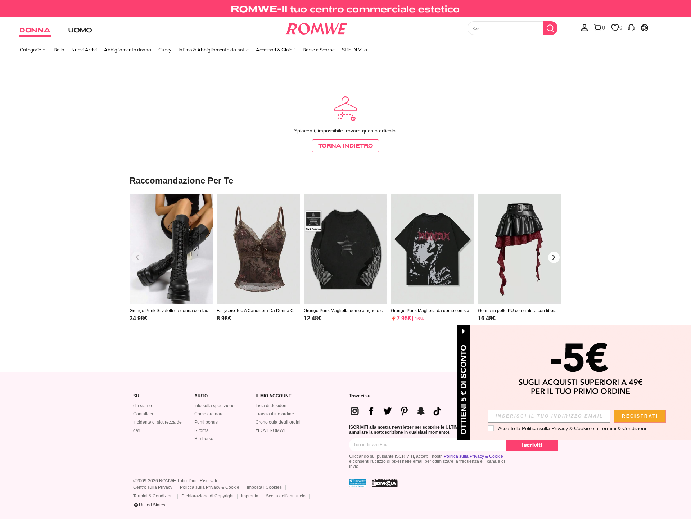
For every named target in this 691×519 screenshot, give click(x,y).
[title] (345, 180)
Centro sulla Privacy (152, 487)
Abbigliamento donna (127, 50)
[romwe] (316, 27)
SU (136, 396)
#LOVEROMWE (271, 430)
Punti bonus (206, 422)
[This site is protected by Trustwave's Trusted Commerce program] (357, 483)
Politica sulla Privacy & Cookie (473, 456)
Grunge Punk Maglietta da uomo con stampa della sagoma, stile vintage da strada (432, 310)
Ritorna (201, 430)
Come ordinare (209, 413)
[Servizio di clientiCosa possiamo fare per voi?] (631, 27)
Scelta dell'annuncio (286, 495)
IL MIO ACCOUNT (273, 396)
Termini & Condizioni (153, 495)
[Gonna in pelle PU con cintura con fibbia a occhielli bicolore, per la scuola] (519, 249)
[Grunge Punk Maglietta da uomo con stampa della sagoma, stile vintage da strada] (432, 249)
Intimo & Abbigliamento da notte (214, 50)
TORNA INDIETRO (345, 146)
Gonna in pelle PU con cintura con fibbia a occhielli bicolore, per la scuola (519, 310)
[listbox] (584, 27)
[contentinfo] (138, 318)
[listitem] (171, 267)
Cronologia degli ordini (278, 422)
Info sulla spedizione (214, 405)
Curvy (164, 50)
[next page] (554, 257)
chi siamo (142, 405)
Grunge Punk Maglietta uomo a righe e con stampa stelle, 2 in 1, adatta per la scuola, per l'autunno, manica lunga (344, 310)
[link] (345, 8)
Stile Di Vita (354, 50)
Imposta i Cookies (264, 487)
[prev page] (137, 257)
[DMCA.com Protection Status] (385, 483)
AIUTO (201, 396)
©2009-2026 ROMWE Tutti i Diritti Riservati (175, 480)
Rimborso (203, 438)
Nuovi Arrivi (84, 50)
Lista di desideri (271, 405)
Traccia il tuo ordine (275, 413)
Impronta (249, 495)
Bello (59, 50)
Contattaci (143, 413)
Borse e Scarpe (319, 50)
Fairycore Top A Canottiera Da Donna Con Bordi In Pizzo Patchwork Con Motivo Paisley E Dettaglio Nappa (258, 310)
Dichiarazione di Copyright (207, 495)
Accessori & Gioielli (275, 50)
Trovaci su (359, 396)
